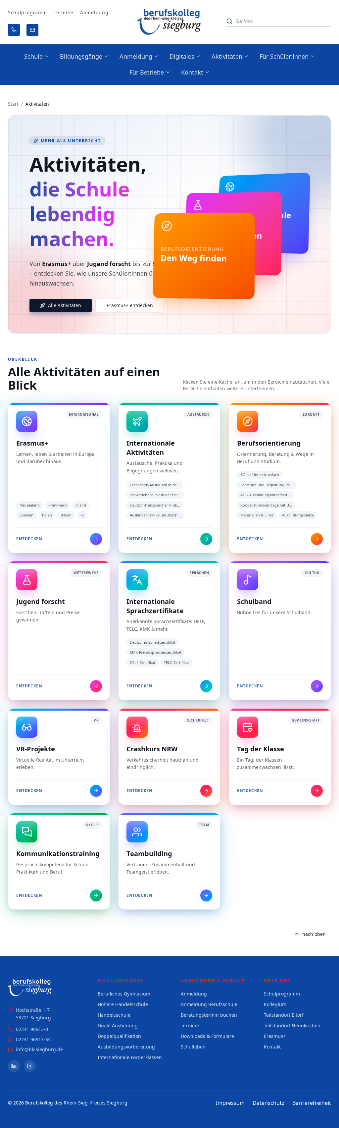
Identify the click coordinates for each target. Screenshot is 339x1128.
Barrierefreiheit (311, 1102)
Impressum (230, 1102)
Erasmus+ (275, 1036)
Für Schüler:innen (284, 56)
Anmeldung (94, 12)
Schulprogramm (27, 12)
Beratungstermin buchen (209, 1015)
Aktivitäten (227, 56)
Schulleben (193, 1047)
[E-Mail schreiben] (32, 30)
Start (13, 104)
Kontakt (192, 72)
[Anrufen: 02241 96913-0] (14, 30)
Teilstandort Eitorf (284, 1015)
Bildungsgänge (81, 56)
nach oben (314, 934)
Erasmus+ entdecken (130, 305)
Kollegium (275, 1004)
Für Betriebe (146, 72)
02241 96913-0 (32, 1029)
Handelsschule (114, 1015)
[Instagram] (30, 1066)
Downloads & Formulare (207, 1036)
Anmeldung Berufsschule (209, 1004)
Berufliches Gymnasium (124, 994)
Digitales (182, 56)
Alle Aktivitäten (64, 305)
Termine (63, 12)
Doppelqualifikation (119, 1036)
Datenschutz (268, 1102)
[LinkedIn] (14, 1066)
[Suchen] (229, 21)
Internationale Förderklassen (130, 1057)
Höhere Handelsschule (123, 1004)
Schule (33, 56)
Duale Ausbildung (118, 1025)
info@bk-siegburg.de (39, 1049)
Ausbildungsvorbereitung (126, 1047)
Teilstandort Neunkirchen (292, 1025)
